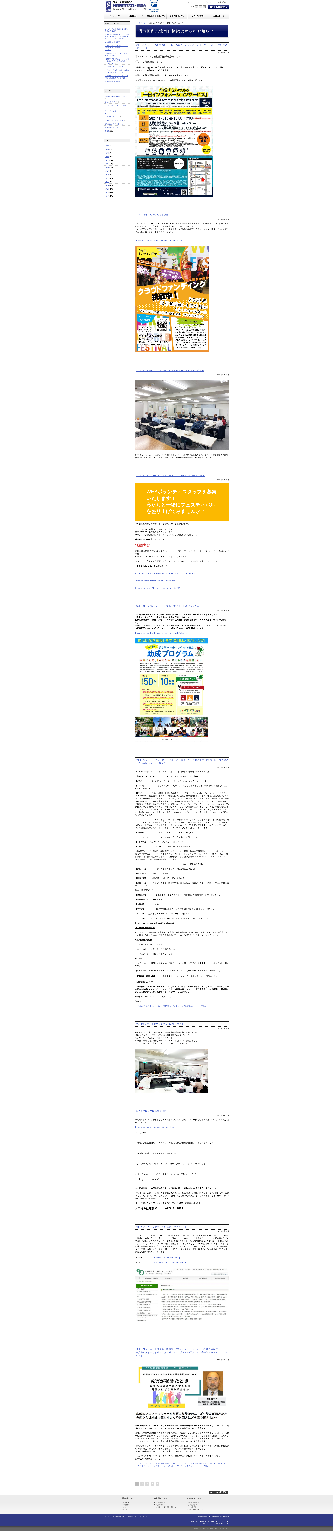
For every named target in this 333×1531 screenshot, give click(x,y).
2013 (107, 193)
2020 (107, 167)
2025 (107, 150)
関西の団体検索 (193, 1502)
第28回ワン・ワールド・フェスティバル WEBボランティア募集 (170, 475)
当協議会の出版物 (111, 127)
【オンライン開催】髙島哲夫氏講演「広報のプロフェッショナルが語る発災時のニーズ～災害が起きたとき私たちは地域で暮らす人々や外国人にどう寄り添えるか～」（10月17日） (182, 1352)
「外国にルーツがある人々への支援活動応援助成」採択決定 (116, 77)
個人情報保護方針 (118, 1516)
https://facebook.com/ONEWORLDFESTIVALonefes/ (170, 573)
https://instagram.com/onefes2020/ (163, 588)
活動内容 (126, 1505)
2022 (107, 160)
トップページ (140, 23)
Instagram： (141, 588)
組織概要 (126, 1502)
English (199, 2)
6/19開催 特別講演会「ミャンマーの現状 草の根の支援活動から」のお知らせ (117, 61)
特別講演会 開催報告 (112, 42)
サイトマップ (210, 2)
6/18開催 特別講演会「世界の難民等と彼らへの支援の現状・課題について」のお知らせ (117, 36)
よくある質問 (193, 1505)
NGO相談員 (192, 1507)
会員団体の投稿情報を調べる (166, 1507)
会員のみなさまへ (111, 117)
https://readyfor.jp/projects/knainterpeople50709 (159, 240)
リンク (125, 1509)
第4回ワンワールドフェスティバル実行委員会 (160, 1024)
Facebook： (140, 573)
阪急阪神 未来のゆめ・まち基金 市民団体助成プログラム (167, 606)
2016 (107, 182)
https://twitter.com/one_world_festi (160, 581)
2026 (107, 146)
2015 (107, 185)
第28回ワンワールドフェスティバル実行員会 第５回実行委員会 (170, 370)
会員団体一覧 (160, 1502)
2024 (107, 153)
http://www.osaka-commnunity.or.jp (170, 1262)
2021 (107, 164)
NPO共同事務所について (197, 1509)
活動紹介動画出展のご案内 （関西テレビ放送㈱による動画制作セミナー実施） (172, 1006)
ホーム (190, 2)
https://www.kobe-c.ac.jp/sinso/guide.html (154, 1127)
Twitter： (139, 581)
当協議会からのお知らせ (114, 124)
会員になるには (161, 1505)
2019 (107, 171)
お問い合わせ (132, 1516)
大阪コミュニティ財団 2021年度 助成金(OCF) (162, 1227)
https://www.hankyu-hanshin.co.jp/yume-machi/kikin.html (162, 633)
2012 (107, 196)
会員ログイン (222, 2)
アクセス (126, 1507)
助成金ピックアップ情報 (114, 66)
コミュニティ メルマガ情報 (116, 105)
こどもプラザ (110, 102)
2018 (107, 175)
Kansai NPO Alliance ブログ (116, 96)
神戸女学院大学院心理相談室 (151, 1111)
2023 (107, 157)
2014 (107, 189)
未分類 (107, 131)
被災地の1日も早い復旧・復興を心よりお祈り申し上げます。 (117, 71)
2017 (107, 178)
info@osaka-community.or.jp (167, 1257)
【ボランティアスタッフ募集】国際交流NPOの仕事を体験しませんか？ (117, 48)
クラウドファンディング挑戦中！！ (154, 215)
